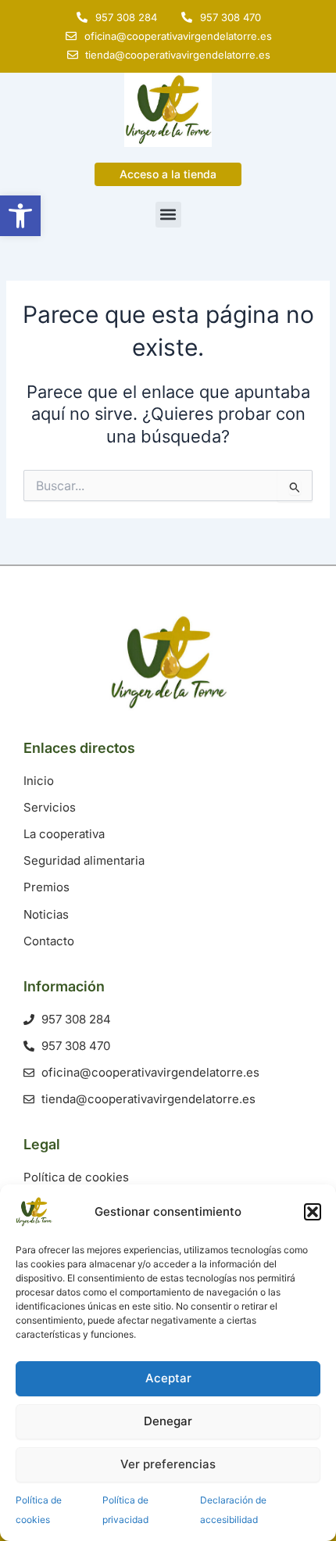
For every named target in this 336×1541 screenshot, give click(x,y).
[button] (312, 1212)
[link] (20, 215)
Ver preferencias (168, 1464)
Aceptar (168, 1378)
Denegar (168, 1421)
